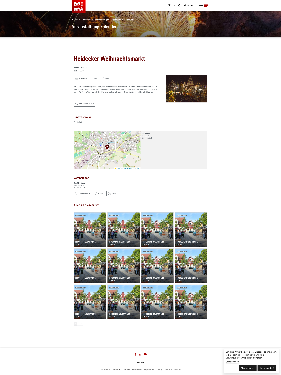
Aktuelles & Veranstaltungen (96, 20)
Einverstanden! (267, 368)
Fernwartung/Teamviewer (172, 369)
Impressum (126, 369)
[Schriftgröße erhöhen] (169, 5)
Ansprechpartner (149, 369)
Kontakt (140, 362)
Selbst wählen (232, 362)
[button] (206, 5)
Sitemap (159, 369)
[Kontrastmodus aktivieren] (179, 5)
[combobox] (188, 5)
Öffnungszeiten (105, 369)
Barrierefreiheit (136, 369)
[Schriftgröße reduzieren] (174, 5)
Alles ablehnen (247, 368)
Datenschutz (117, 369)
